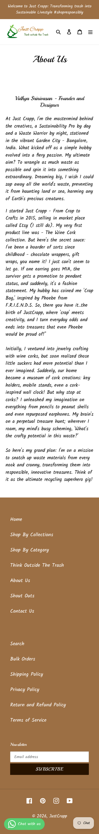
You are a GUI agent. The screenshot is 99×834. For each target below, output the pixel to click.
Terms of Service (28, 720)
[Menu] (90, 31)
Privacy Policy (24, 690)
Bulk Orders (22, 659)
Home (16, 520)
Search (17, 644)
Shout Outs (22, 596)
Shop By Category (29, 550)
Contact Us (22, 611)
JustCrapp (58, 816)
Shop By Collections (31, 535)
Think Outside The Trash (37, 565)
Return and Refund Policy (38, 705)
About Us (20, 581)
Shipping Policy (26, 674)
